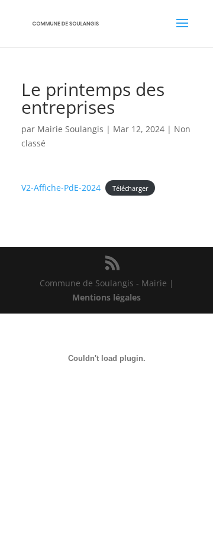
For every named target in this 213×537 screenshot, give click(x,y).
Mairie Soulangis (70, 129)
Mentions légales (106, 297)
